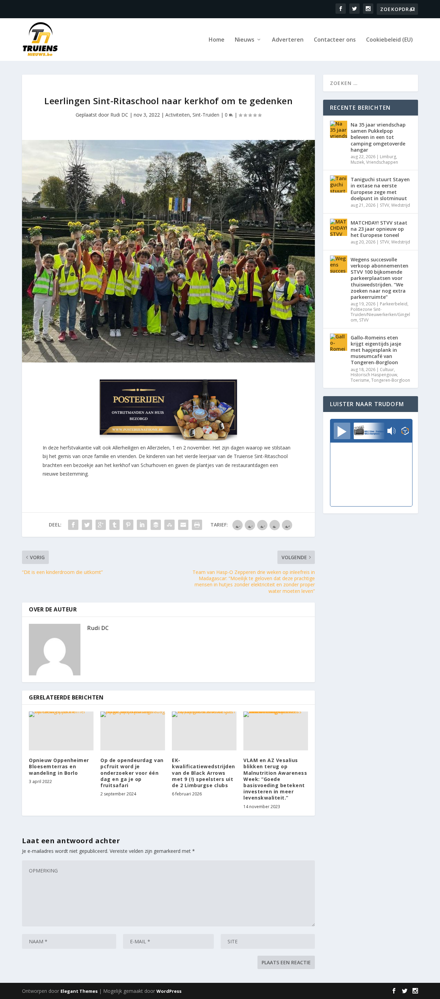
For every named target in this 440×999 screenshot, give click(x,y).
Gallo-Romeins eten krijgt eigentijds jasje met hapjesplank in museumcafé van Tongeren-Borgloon (376, 350)
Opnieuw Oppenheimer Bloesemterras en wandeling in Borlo (59, 766)
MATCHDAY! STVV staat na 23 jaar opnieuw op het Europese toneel (379, 228)
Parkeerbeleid (393, 304)
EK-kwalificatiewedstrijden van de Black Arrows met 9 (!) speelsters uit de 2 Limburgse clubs (203, 773)
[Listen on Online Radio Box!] (405, 431)
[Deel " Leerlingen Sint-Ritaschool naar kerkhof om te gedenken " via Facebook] (73, 525)
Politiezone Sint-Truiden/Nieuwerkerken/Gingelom (380, 314)
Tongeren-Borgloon (390, 380)
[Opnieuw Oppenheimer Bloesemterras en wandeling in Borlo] (61, 731)
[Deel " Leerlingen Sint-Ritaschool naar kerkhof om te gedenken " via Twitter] (87, 525)
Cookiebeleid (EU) (389, 40)
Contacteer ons (335, 40)
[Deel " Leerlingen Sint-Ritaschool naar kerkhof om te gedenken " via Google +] (101, 525)
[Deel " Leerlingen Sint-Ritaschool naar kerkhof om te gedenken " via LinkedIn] (142, 525)
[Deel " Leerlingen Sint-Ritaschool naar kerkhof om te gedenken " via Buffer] (156, 525)
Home (216, 40)
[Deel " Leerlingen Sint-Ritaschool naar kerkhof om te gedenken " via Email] (183, 525)
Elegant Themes (79, 991)
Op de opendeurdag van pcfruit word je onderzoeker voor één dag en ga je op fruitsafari (132, 773)
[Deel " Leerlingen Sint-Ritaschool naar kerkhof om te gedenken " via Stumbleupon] (169, 525)
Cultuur (387, 369)
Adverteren (288, 40)
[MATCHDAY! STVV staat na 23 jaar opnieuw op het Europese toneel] (338, 227)
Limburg (388, 157)
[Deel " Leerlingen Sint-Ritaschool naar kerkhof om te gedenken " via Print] (197, 525)
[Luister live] (342, 431)
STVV (384, 205)
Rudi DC (119, 114)
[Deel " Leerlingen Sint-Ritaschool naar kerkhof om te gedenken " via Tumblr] (114, 525)
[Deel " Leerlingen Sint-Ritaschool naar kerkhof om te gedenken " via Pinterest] (128, 525)
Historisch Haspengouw (374, 375)
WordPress (169, 991)
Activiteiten (177, 114)
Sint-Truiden (205, 114)
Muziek (357, 162)
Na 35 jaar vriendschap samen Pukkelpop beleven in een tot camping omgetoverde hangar (378, 137)
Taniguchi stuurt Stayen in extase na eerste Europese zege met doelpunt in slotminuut (380, 189)
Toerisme (360, 380)
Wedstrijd (400, 205)
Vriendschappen (382, 162)
